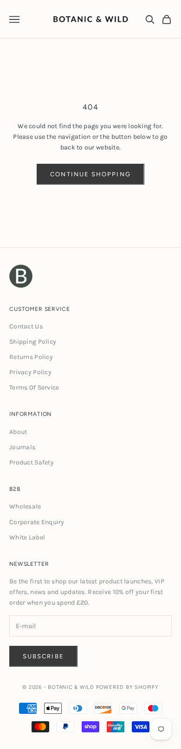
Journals (22, 447)
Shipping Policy (32, 342)
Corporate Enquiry (37, 522)
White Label (27, 537)
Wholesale (25, 506)
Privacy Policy (30, 372)
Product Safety (31, 462)
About (18, 432)
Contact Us (26, 326)
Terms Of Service (34, 387)
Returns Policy (31, 357)
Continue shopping (90, 174)
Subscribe (43, 656)
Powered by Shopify (127, 687)
